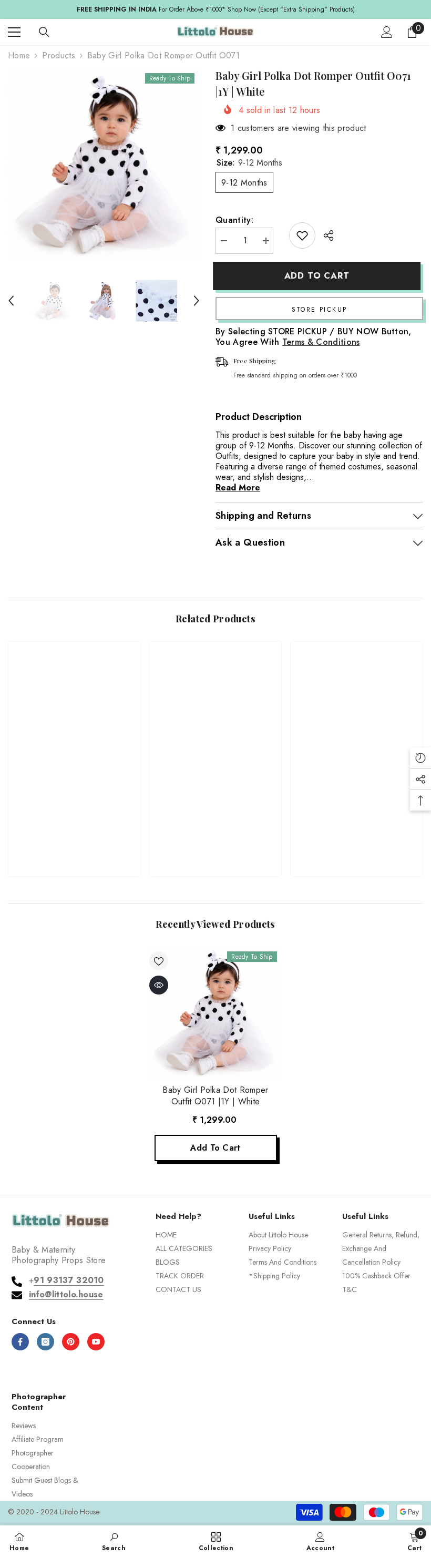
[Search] (44, 32)
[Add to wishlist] (302, 235)
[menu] (14, 32)
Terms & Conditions (321, 342)
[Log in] (387, 32)
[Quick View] (158, 985)
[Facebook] (20, 1341)
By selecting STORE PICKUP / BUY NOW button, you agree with (314, 336)
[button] (11, 301)
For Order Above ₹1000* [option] (216, 9)
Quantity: (234, 220)
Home (19, 55)
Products (58, 55)
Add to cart (319, 276)
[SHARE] (324, 235)
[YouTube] (96, 1341)
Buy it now (319, 308)
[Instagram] (45, 1341)
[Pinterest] (70, 1341)
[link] (74, 833)
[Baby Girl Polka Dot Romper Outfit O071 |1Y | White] (215, 1012)
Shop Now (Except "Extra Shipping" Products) (291, 9)
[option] (104, 164)
